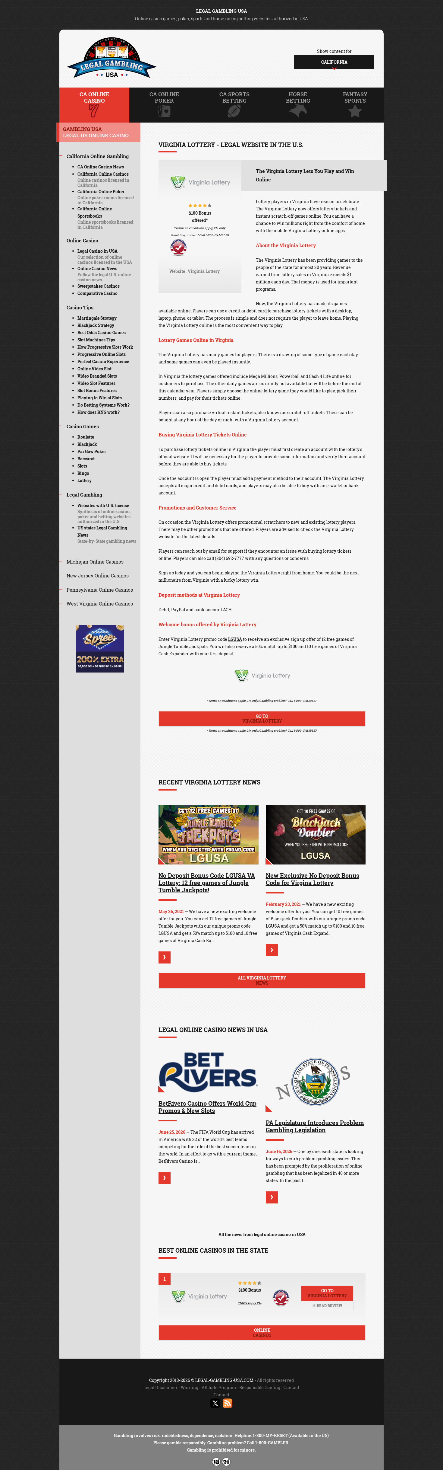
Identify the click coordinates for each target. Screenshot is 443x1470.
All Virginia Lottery (262, 980)
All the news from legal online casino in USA (262, 1234)
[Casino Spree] (100, 671)
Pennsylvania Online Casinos (100, 589)
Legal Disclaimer (160, 1387)
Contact (291, 1387)
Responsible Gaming (259, 1387)
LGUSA (235, 639)
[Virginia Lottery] (200, 186)
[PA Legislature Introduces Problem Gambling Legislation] (316, 1082)
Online (262, 1332)
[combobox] (334, 62)
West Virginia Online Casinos (100, 603)
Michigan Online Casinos (95, 561)
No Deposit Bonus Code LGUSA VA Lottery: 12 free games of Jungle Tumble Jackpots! (207, 882)
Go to (262, 718)
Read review (329, 1305)
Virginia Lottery (204, 271)
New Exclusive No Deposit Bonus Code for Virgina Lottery (312, 879)
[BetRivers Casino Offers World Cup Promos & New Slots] (209, 1072)
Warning (189, 1387)
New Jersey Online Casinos (98, 575)
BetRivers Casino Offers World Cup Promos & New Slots (207, 1106)
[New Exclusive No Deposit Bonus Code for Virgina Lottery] (316, 834)
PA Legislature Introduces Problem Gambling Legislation (315, 1126)
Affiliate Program (219, 1387)
